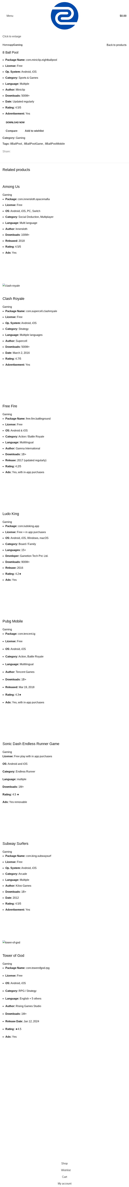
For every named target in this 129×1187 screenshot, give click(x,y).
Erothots (10, 1077)
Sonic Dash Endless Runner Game (31, 744)
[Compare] (7, 180)
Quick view (7, 279)
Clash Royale (13, 298)
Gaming (18, 44)
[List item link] (32, 1111)
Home (6, 44)
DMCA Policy (53, 1147)
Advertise (51, 1141)
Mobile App (9, 1147)
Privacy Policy (54, 1154)
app (11, 44)
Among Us (11, 186)
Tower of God (13, 955)
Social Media (10, 1154)
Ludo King (11, 514)
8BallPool (16, 143)
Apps (6, 1141)
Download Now (15, 122)
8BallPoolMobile (55, 143)
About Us (94, 1147)
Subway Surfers (15, 843)
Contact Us (95, 1141)
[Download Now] (7, 271)
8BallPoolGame (33, 143)
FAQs (92, 1154)
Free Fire (10, 406)
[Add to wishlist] (7, 262)
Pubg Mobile (13, 621)
